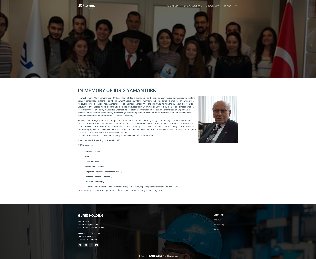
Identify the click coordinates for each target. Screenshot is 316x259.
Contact (217, 229)
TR (237, 6)
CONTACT (227, 6)
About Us (217, 220)
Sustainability (219, 224)
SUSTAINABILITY (212, 6)
